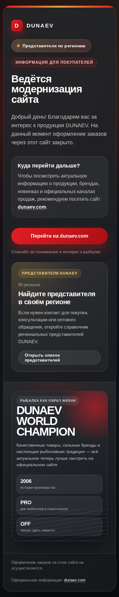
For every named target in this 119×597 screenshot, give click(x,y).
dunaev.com (32, 207)
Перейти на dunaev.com (59, 236)
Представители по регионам (54, 45)
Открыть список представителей (42, 357)
